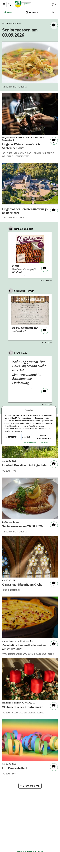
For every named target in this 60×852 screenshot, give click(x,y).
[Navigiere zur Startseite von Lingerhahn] (28, 4)
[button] (4, 4)
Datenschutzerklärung (30, 442)
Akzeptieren (11, 437)
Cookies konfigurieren (44, 437)
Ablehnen (26, 437)
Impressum (45, 442)
